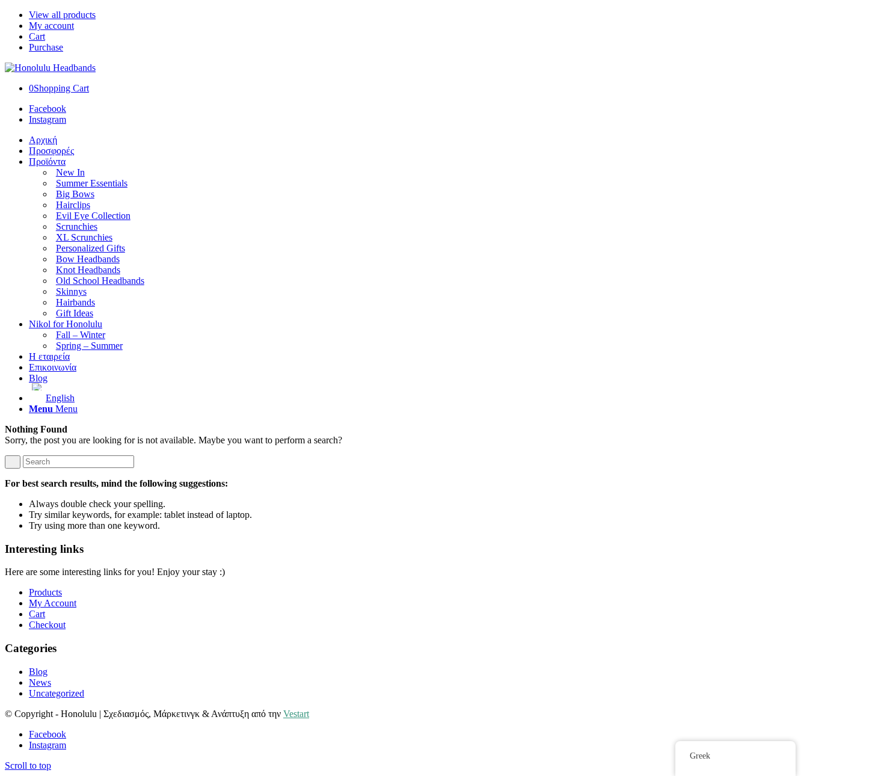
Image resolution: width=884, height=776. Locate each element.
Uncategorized (56, 693)
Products (45, 592)
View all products (62, 15)
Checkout (47, 625)
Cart (37, 36)
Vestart (296, 714)
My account (51, 25)
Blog (38, 672)
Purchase (46, 47)
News (40, 682)
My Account (52, 603)
